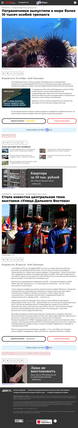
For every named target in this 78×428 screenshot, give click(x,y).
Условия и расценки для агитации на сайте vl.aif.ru (29, 392)
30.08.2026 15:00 (6, 194)
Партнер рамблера (29, 421)
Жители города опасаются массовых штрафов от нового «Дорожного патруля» (22, 156)
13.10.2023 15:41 (6, 7)
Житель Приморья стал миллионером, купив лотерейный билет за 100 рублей (23, 162)
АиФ (11, 68)
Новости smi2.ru (8, 188)
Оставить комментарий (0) (62, 121)
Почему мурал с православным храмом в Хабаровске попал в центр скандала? (59, 150)
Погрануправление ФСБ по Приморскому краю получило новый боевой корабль (22, 150)
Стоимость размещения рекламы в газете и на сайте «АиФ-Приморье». (48, 390)
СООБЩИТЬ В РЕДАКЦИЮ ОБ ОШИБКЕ (57, 392)
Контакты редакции (19, 390)
